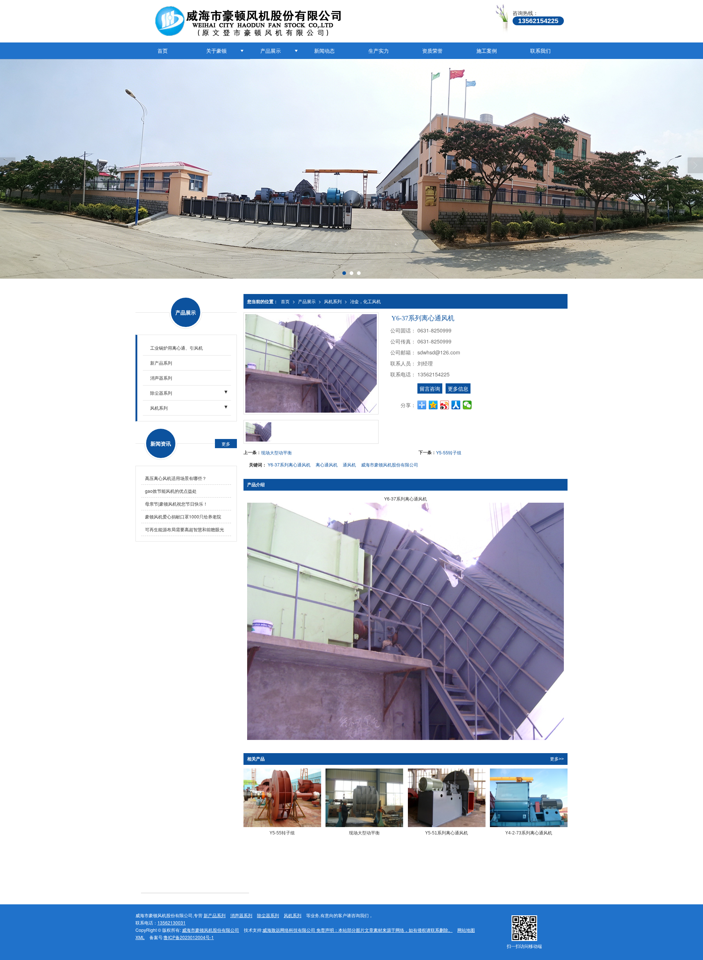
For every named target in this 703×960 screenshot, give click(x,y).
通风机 (349, 464)
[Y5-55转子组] (282, 798)
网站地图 (466, 930)
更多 (226, 443)
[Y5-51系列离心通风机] (447, 798)
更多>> (557, 759)
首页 (162, 50)
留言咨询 (430, 388)
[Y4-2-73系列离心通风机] (529, 798)
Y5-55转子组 (448, 452)
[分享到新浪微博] (444, 405)
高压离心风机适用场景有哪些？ (176, 478)
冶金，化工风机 (365, 301)
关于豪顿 (216, 50)
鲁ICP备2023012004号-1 (189, 937)
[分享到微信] (467, 405)
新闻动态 (324, 50)
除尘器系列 (161, 393)
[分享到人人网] (456, 405)
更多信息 (458, 388)
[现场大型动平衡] (364, 798)
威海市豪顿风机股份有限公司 (389, 464)
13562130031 (171, 922)
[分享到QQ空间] (433, 405)
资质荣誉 (432, 50)
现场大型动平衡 (276, 452)
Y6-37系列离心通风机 (289, 464)
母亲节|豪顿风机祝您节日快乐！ (176, 504)
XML (140, 937)
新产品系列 (161, 363)
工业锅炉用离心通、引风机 (176, 348)
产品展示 (270, 50)
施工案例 (486, 50)
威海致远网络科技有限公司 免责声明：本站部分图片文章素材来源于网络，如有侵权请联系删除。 (358, 930)
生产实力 (378, 50)
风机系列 (333, 301)
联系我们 (540, 50)
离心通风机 (327, 464)
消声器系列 (161, 378)
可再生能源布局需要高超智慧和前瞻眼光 (184, 529)
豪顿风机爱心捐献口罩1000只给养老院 (183, 516)
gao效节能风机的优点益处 (171, 491)
